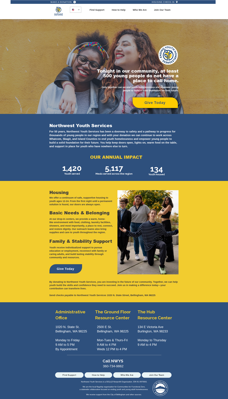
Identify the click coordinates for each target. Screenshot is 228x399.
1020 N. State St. (67, 327)
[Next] (207, 66)
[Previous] (20, 66)
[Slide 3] (114, 107)
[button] (97, 10)
